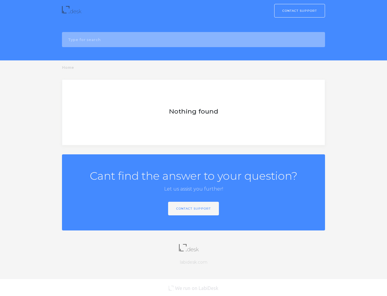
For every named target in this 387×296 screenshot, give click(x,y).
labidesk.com (193, 262)
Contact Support (299, 11)
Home (68, 67)
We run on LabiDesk (196, 288)
